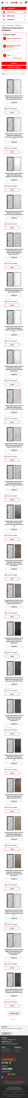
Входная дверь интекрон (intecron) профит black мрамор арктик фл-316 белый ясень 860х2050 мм (14, 213)
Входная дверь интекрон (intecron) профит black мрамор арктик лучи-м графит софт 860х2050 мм (14, 601)
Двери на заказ (5, 1052)
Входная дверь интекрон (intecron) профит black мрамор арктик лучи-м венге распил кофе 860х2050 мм (14, 679)
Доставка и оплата (19, 1048)
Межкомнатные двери (7, 1050)
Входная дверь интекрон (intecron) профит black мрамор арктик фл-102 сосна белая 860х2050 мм (14, 407)
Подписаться (6, 1033)
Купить (12, 112)
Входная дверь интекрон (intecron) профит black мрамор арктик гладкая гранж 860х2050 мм (14, 796)
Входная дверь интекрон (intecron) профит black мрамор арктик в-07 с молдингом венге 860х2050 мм (14, 990)
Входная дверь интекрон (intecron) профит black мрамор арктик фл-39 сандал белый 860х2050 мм (14, 445)
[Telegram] (11, 1069)
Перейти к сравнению (14, 67)
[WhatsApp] (9, 1069)
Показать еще (14, 1013)
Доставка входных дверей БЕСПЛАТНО (14, 46)
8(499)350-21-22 (7, 1041)
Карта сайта (17, 1052)
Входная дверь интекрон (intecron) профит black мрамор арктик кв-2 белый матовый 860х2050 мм (14, 97)
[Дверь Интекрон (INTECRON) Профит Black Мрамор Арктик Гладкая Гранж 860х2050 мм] (14, 785)
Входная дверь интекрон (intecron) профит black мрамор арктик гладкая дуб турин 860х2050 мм (14, 834)
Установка (17, 1050)
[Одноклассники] (5, 1069)
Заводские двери (17, 58)
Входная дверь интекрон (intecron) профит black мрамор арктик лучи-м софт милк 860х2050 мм (14, 290)
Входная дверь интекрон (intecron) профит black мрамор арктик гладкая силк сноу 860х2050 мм (14, 175)
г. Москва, (9, 1039)
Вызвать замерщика (8, 1059)
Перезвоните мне (8, 1056)
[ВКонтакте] (2, 1069)
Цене (3, 73)
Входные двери (5, 1048)
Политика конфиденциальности (14, 1089)
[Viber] (7, 1069)
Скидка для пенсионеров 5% (14, 38)
